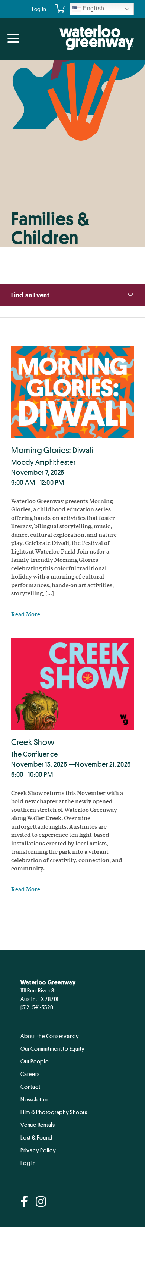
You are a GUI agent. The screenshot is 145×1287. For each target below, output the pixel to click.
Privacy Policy (38, 1150)
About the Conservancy (49, 1036)
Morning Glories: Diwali (52, 450)
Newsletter (34, 1099)
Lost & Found (36, 1137)
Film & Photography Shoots (53, 1112)
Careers (29, 1074)
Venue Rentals (37, 1124)
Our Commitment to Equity (52, 1048)
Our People (34, 1061)
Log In (39, 9)
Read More (25, 614)
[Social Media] (24, 1202)
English (92, 8)
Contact (30, 1086)
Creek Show (33, 742)
